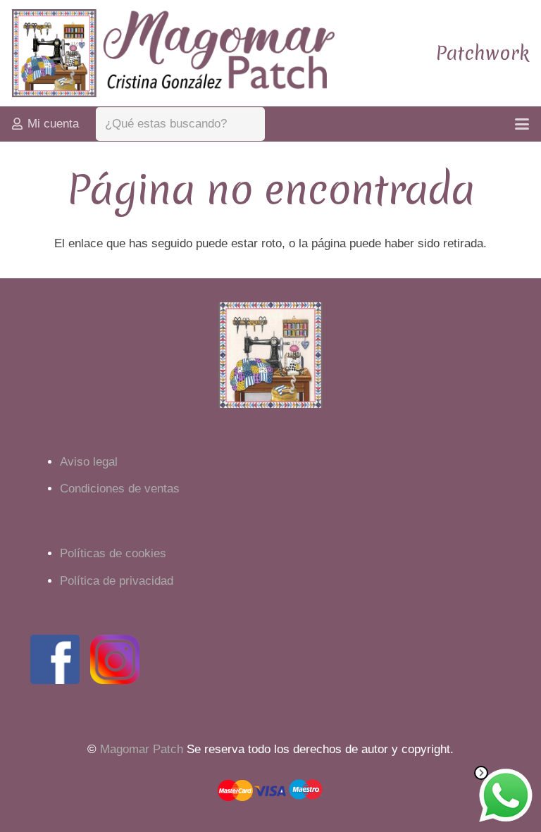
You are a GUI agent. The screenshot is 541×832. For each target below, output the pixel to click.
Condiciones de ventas (120, 488)
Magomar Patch (141, 749)
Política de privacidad (116, 581)
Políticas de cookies (113, 553)
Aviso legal (89, 461)
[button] (521, 124)
